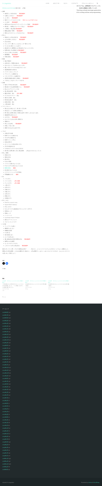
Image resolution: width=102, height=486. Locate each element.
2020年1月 (5, 425)
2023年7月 (5, 398)
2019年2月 (5, 453)
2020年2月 (5, 422)
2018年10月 (5, 464)
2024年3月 (5, 392)
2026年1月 (5, 331)
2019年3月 (5, 450)
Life (5, 297)
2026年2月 (5, 329)
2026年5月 (5, 320)
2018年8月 (5, 469)
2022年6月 (5, 406)
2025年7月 (5, 348)
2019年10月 (5, 433)
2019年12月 (5, 428)
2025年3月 (5, 359)
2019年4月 (5, 447)
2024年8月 (5, 378)
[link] (97, 3)
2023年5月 (5, 400)
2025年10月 (5, 340)
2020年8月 (5, 417)
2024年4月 (5, 389)
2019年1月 (5, 455)
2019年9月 (5, 436)
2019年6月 (5, 442)
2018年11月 (5, 461)
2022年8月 (5, 403)
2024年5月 (5, 387)
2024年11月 (5, 370)
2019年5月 (5, 444)
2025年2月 (5, 362)
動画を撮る (8, 168)
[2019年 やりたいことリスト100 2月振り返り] (13, 285)
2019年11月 (5, 431)
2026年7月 (5, 315)
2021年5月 (5, 409)
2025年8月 (5, 345)
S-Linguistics (6, 3)
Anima (90, 482)
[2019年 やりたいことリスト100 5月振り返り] (59, 285)
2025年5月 (5, 353)
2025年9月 (5, 342)
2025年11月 (5, 337)
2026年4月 (5, 323)
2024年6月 (5, 384)
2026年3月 (5, 326)
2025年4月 (5, 356)
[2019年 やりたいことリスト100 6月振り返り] (36, 285)
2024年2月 (5, 395)
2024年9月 (5, 376)
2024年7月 (5, 381)
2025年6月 (5, 351)
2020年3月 (5, 420)
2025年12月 (5, 334)
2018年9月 (5, 466)
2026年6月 (5, 318)
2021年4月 (5, 411)
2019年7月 (5, 439)
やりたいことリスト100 (8, 8)
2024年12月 (5, 367)
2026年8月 (5, 312)
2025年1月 (5, 364)
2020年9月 (5, 414)
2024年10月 (5, 373)
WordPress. (96, 482)
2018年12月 (5, 458)
